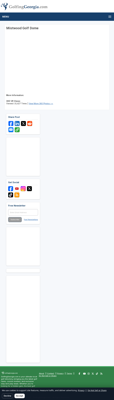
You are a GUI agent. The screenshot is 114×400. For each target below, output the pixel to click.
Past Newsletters (31, 220)
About (41, 373)
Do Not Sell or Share (47, 376)
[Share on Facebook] (10, 123)
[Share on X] (23, 123)
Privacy (60, 373)
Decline (7, 396)
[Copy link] (17, 129)
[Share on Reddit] (29, 123)
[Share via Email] (10, 129)
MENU (5, 16)
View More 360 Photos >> (41, 103)
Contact (50, 373)
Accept (19, 396)
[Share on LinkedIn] (17, 123)
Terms (69, 373)
